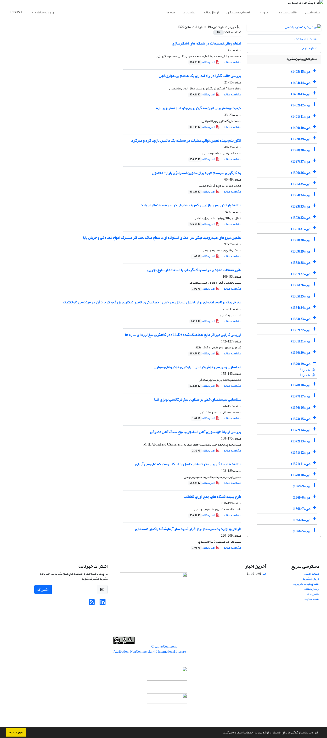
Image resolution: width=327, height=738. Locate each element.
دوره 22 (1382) (300, 330)
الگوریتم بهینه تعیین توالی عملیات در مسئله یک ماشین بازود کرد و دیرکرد (186, 140)
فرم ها (170, 12)
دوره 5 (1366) (301, 531)
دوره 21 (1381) (300, 341)
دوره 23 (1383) (300, 319)
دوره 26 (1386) (300, 285)
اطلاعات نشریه (288, 12)
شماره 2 (304, 370)
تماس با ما (189, 12)
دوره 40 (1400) (300, 128)
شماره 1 (304, 375)
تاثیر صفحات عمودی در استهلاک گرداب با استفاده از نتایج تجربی (194, 269)
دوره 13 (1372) (300, 441)
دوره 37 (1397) (300, 161)
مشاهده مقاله (232, 62)
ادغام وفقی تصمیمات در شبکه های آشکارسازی (206, 43)
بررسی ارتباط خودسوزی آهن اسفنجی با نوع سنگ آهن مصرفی (195, 431)
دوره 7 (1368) (301, 509)
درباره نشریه (311, 578)
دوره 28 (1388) (300, 262)
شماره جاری (309, 48)
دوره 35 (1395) (300, 184)
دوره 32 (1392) (300, 218)
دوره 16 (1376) (300, 407)
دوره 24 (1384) (300, 307)
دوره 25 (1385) (300, 296)
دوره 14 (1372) (300, 430)
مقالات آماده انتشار (305, 39)
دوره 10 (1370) (300, 475)
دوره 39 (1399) (300, 139)
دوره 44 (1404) (300, 83)
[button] (221, 733)
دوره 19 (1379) (300, 364)
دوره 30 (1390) (300, 240)
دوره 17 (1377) (300, 396)
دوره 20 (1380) (300, 352)
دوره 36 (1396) (300, 173)
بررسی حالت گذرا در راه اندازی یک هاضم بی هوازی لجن (200, 75)
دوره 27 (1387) (300, 274)
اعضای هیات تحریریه (306, 583)
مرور (265, 12)
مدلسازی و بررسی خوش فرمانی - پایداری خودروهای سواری (197, 366)
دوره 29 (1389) (300, 251)
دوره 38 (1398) (300, 150)
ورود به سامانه (44, 12)
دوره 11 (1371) (300, 464)
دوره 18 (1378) (300, 385)
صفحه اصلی (312, 12)
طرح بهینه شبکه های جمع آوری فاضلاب (212, 496)
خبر (264, 573)
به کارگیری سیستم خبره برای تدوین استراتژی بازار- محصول (196, 172)
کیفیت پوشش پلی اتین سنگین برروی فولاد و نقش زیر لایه (198, 107)
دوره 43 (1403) (300, 94)
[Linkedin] (102, 603)
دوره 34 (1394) (300, 195)
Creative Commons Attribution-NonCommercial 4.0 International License (149, 649)
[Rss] (92, 603)
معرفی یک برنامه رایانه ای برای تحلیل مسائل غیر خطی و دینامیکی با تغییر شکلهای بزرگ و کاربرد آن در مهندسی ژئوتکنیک (152, 302)
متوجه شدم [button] (16, 732)
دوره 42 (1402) (300, 105)
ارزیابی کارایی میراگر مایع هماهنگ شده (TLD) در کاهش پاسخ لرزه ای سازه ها (183, 334)
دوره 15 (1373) (300, 419)
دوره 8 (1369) (301, 497)
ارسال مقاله (211, 12)
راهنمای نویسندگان (238, 12)
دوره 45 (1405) (300, 71)
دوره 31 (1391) (300, 229)
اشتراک (43, 589)
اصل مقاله (202, 62)
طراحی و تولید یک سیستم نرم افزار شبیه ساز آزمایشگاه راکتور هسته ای (188, 528)
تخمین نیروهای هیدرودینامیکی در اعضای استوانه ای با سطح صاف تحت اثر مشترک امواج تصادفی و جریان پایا (162, 237)
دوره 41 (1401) (300, 116)
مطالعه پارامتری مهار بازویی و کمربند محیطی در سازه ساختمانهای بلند (191, 205)
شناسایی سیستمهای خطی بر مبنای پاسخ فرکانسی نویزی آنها (197, 399)
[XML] (174, 27)
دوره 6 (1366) (301, 520)
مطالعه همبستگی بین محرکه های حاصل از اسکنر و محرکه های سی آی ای (188, 464)
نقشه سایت (311, 598)
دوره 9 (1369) (301, 486)
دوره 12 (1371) (300, 452)
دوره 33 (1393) (300, 206)
